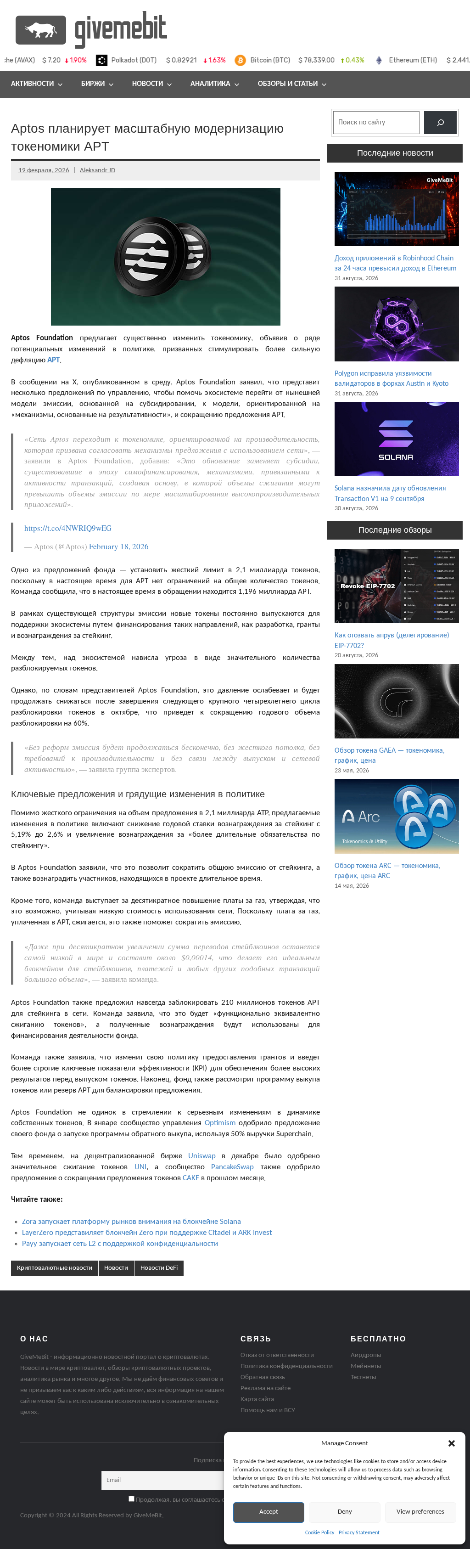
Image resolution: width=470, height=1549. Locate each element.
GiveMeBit (148, 1515)
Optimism (220, 1123)
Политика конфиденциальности (287, 1366)
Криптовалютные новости (54, 1268)
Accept (268, 1512)
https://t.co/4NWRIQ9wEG (68, 528)
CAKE (191, 1178)
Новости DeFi (159, 1268)
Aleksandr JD (97, 170)
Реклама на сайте (266, 1388)
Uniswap (202, 1156)
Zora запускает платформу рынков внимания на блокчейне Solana (131, 1222)
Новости (147, 84)
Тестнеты (363, 1377)
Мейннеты (366, 1366)
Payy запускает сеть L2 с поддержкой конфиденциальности (120, 1244)
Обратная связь (263, 1377)
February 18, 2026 (119, 546)
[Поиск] (440, 122)
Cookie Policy (319, 1533)
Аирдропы (366, 1355)
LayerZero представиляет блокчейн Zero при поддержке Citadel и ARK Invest (147, 1233)
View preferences (420, 1512)
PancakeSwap (232, 1167)
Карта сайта (257, 1399)
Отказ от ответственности (277, 1355)
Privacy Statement (359, 1533)
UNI (140, 1167)
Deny (345, 1512)
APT (53, 360)
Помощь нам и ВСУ (268, 1410)
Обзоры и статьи (288, 84)
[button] (451, 1443)
